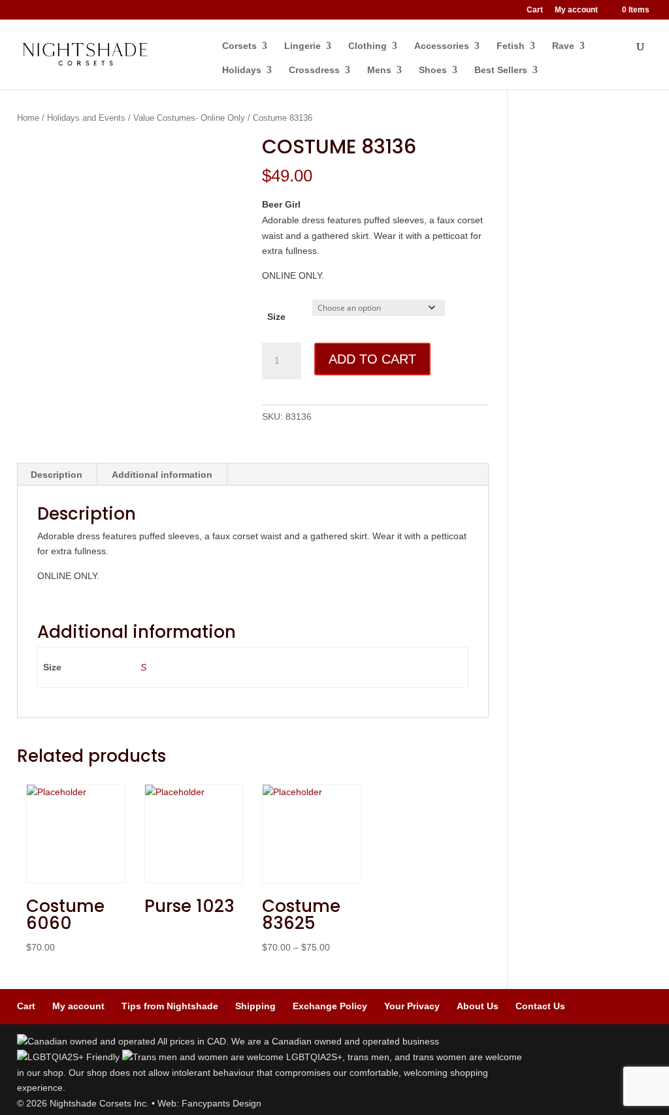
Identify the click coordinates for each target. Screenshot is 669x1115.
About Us (477, 1006)
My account (576, 10)
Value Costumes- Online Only (189, 118)
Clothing (367, 46)
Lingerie (302, 46)
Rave (563, 46)
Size (276, 316)
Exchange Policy (330, 1006)
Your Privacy (412, 1006)
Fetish (511, 46)
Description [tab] (56, 474)
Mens (379, 70)
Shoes (433, 70)
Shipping (255, 1006)
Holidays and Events (86, 118)
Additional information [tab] (162, 474)
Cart (535, 10)
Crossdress (314, 70)
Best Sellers (500, 70)
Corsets (239, 46)
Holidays (241, 70)
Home (28, 118)
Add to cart (372, 359)
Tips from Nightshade (170, 1006)
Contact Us (540, 1006)
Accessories (441, 46)
